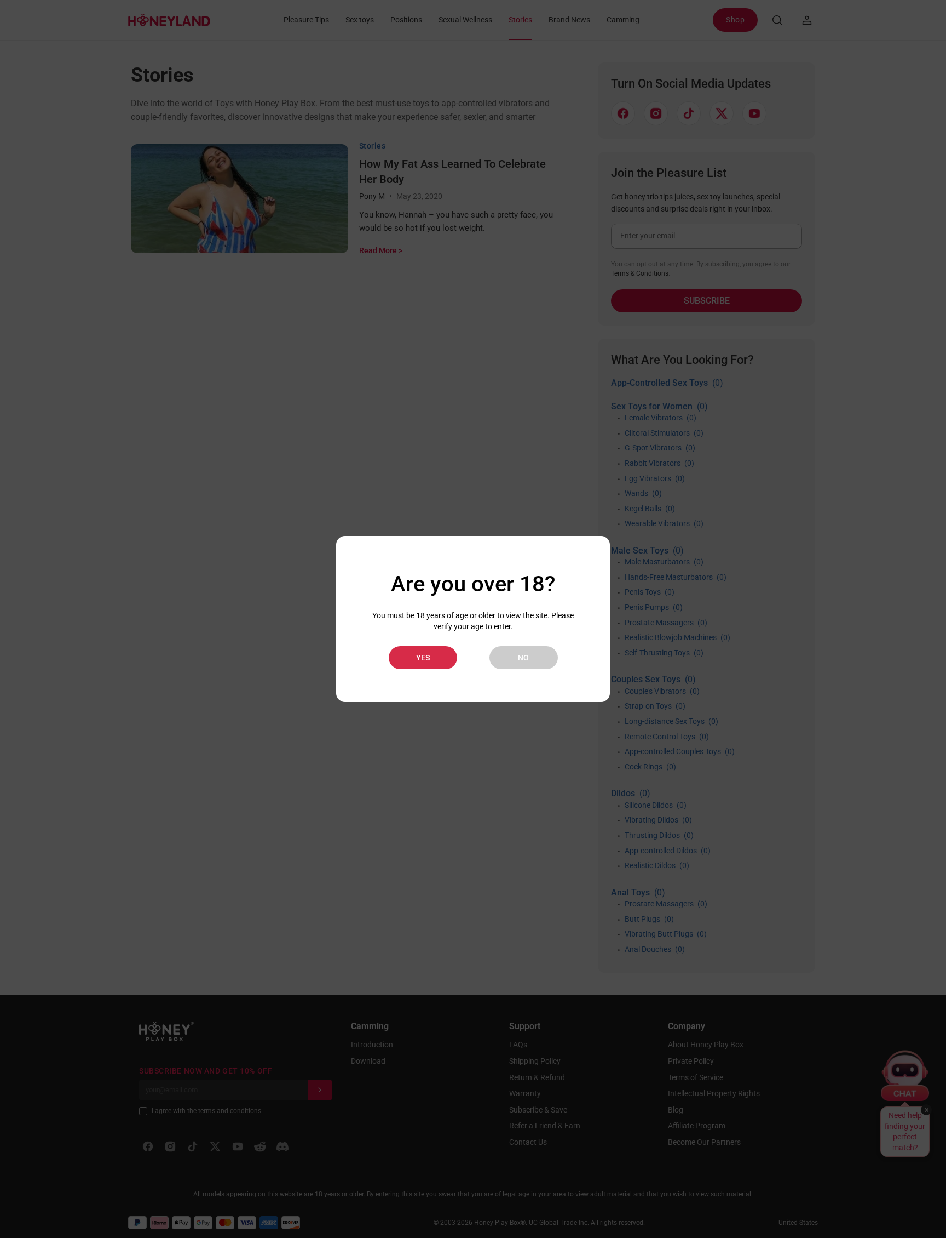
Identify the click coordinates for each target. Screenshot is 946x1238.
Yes (423, 657)
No (523, 657)
